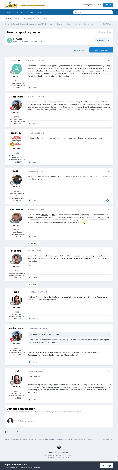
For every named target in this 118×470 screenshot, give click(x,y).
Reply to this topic (101, 50)
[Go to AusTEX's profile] (9, 40)
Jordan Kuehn (16, 97)
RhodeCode (32, 355)
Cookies (65, 452)
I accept (107, 466)
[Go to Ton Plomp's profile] (17, 259)
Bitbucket (44, 215)
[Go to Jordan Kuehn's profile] (17, 105)
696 (17, 117)
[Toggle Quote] (31, 334)
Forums (8, 18)
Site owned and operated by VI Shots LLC (59, 455)
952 (17, 153)
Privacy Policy (54, 452)
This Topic (101, 12)
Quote (35, 88)
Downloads (30, 12)
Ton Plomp (16, 251)
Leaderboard (29, 18)
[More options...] (109, 60)
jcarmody (16, 133)
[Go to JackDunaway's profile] (17, 218)
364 (17, 230)
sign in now (57, 412)
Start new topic (80, 50)
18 (17, 81)
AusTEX (19, 39)
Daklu (16, 171)
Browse (9, 12)
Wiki (39, 12)
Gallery (17, 18)
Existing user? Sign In (91, 5)
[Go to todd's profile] (17, 300)
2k (17, 271)
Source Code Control (35, 41)
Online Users (42, 18)
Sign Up (108, 5)
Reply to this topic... (26, 421)
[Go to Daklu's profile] (17, 179)
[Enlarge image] (84, 222)
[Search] (110, 12)
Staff (53, 18)
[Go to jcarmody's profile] (17, 141)
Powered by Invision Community (59, 457)
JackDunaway (16, 209)
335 (17, 312)
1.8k (17, 191)
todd (16, 292)
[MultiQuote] (29, 87)
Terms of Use (35, 467)
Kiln (53, 215)
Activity (19, 12)
